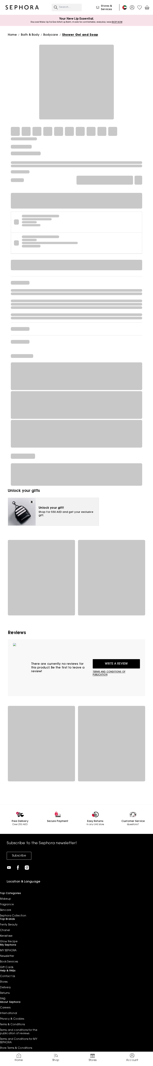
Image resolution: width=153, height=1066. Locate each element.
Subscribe (19, 855)
